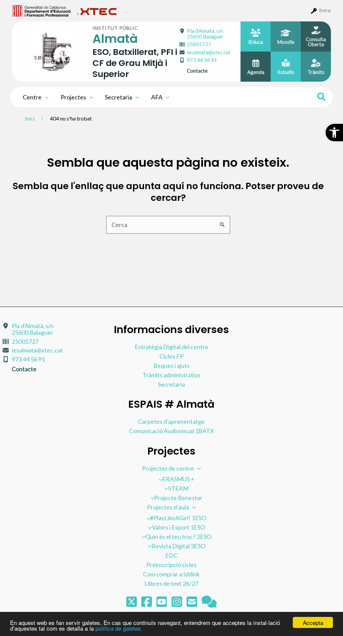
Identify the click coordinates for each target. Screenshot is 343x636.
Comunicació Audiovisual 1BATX (171, 430)
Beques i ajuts (171, 365)
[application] (45, 97)
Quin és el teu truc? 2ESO (178, 536)
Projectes (73, 97)
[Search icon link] (321, 97)
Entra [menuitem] (324, 10)
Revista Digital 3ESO (178, 546)
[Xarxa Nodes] (209, 604)
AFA (156, 97)
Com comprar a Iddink (171, 574)
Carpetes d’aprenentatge (171, 421)
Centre (32, 97)
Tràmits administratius (171, 375)
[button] (334, 132)
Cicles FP (171, 356)
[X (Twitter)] (132, 604)
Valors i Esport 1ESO (178, 527)
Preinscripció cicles (171, 564)
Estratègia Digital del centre (171, 346)
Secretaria (118, 97)
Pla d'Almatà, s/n (205, 33)
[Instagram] (177, 604)
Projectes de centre (168, 468)
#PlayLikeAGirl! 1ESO (178, 518)
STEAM (178, 488)
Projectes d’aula (168, 507)
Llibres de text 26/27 (171, 583)
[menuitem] (41, 10)
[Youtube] (162, 604)
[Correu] (192, 604)
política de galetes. (119, 628)
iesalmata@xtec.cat (208, 52)
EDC (171, 555)
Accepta (313, 622)
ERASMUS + (178, 479)
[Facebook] (147, 604)
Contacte (197, 71)
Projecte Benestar (178, 497)
